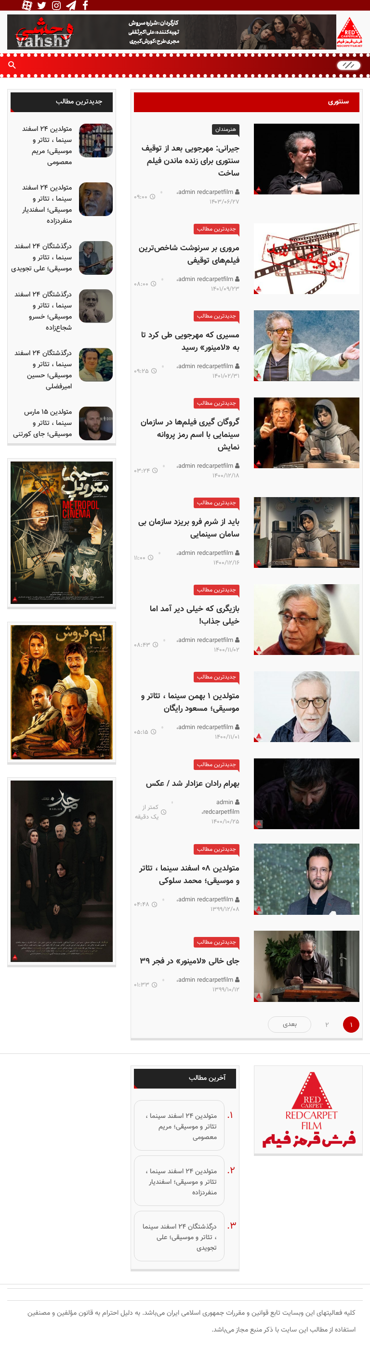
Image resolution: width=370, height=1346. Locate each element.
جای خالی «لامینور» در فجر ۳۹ (189, 961)
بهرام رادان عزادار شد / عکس (192, 784)
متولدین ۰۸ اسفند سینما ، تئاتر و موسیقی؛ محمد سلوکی (189, 874)
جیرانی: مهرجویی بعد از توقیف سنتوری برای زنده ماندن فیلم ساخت (190, 161)
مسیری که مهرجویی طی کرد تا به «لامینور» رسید (190, 341)
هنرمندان (225, 129)
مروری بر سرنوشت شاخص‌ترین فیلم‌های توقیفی (189, 254)
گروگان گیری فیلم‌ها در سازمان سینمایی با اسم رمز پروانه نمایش (190, 435)
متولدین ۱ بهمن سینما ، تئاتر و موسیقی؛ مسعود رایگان (190, 702)
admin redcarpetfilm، (205, 192)
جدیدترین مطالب (216, 229)
